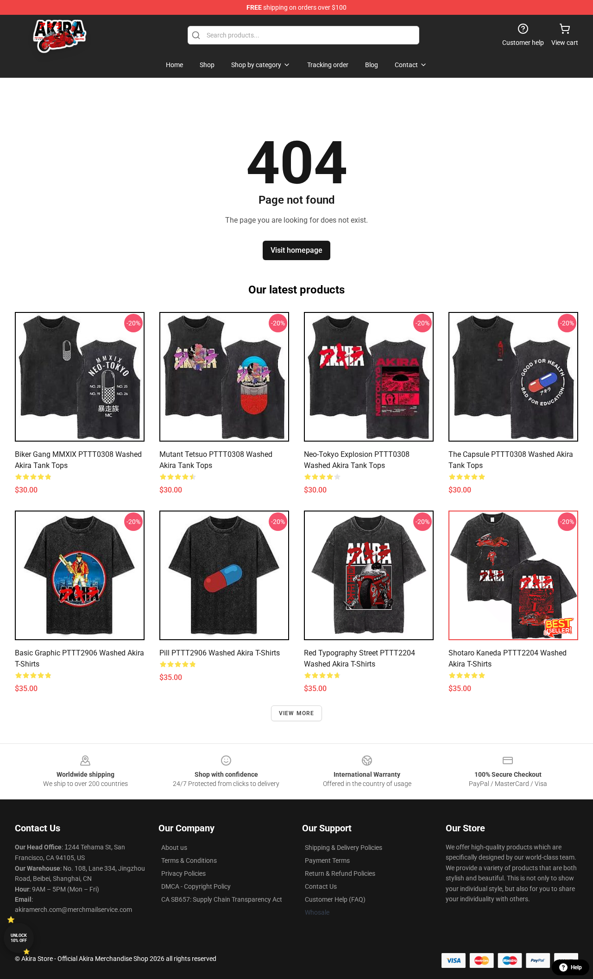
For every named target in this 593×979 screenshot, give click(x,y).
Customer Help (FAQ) (335, 899)
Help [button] (576, 967)
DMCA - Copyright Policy (196, 886)
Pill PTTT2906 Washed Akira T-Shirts (219, 653)
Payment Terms (327, 860)
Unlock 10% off (19, 938)
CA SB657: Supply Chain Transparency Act (221, 899)
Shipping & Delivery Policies (343, 847)
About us (174, 847)
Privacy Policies (183, 873)
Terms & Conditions (189, 860)
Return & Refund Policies (340, 873)
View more (297, 713)
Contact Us (321, 886)
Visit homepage (296, 250)
